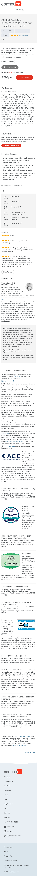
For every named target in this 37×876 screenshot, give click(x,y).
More (3, 300)
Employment (8, 804)
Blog (5, 799)
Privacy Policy (9, 856)
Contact (7, 813)
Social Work (18, 10)
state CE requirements (23, 736)
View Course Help (9, 381)
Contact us (11, 446)
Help (5, 808)
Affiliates (7, 777)
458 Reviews (23, 35)
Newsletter (8, 790)
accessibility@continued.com (14, 441)
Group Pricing (9, 781)
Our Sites (7, 786)
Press (6, 795)
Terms (6, 852)
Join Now (24, 77)
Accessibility (8, 847)
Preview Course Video (11, 145)
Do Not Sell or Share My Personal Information (16, 866)
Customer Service (19, 745)
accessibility (5, 433)
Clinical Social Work (8, 61)
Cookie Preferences (11, 861)
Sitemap (7, 817)
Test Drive (17, 376)
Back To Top (30, 752)
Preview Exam (10, 67)
